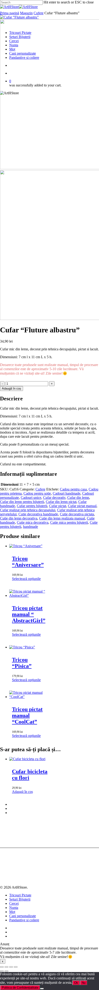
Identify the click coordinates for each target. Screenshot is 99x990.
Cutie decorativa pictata (77, 514)
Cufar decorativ (54, 497)
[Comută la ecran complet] (6, 967)
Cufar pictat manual (82, 506)
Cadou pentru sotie (37, 493)
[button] (22, 792)
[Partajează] (11, 967)
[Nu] (42, 988)
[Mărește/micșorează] (2, 967)
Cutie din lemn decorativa (18, 518)
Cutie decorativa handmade (38, 514)
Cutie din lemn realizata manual (62, 518)
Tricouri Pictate (20, 895)
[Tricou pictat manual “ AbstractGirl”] (29, 595)
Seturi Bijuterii (19, 899)
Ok (76, 982)
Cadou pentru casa (73, 489)
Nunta (13, 908)
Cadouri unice (31, 497)
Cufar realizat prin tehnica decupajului (27, 510)
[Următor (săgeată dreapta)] (6, 971)
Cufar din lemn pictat (61, 502)
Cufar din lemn (78, 497)
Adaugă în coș (11, 388)
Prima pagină (9, 13)
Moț (12, 912)
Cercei (14, 903)
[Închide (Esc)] (15, 967)
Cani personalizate (22, 916)
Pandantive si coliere (24, 920)
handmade (30, 527)
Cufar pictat (57, 506)
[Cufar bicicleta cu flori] (27, 759)
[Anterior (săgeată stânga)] (2, 971)
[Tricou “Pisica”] (22, 647)
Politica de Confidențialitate (20, 987)
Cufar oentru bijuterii (32, 506)
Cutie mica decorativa (32, 522)
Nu (83, 982)
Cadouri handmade (66, 493)
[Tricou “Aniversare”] (25, 546)
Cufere (39, 13)
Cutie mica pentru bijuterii (69, 522)
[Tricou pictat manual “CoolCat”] (29, 697)
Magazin (26, 13)
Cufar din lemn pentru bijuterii (22, 502)
